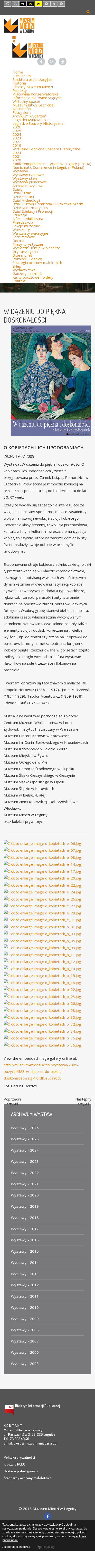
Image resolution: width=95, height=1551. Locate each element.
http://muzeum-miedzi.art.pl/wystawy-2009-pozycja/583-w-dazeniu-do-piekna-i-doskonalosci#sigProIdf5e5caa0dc (41, 1071)
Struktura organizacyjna (32, 79)
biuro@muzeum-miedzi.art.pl (35, 1443)
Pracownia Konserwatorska (35, 94)
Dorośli (18, 240)
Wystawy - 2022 (25, 1172)
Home (17, 72)
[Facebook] (41, 61)
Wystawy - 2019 (25, 1206)
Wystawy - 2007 (25, 1341)
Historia (19, 83)
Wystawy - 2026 (25, 1127)
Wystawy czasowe (28, 174)
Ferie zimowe (23, 236)
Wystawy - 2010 (25, 1307)
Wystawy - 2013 (25, 1273)
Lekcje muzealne (26, 225)
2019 (16, 145)
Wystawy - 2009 (25, 1318)
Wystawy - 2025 (25, 1138)
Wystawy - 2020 (25, 1195)
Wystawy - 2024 (25, 1150)
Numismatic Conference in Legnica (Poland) (48, 167)
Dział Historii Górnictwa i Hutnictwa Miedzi (48, 203)
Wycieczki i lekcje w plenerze (36, 247)
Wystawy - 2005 (25, 1363)
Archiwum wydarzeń (29, 116)
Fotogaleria (21, 112)
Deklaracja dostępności (21, 1471)
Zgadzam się (45, 1547)
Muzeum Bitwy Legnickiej (33, 105)
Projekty (19, 90)
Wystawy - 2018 (25, 1217)
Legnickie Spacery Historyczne (38, 123)
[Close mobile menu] (13, 41)
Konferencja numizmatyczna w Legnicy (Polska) (51, 163)
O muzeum (21, 75)
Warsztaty (21, 229)
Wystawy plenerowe (29, 181)
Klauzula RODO (14, 1464)
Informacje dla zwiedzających (36, 97)
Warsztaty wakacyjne (30, 233)
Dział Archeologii (26, 200)
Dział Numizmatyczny (30, 207)
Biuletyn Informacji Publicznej (37, 1405)
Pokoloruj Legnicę (27, 258)
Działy (17, 189)
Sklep (16, 266)
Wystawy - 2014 (25, 1262)
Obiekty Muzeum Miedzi (32, 86)
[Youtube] (62, 61)
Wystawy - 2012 (25, 1284)
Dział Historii (23, 196)
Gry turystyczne (25, 251)
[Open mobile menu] (14, 37)
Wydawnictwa (24, 269)
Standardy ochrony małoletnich (28, 1478)
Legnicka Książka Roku (30, 119)
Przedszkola (22, 222)
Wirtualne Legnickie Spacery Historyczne (46, 149)
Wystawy (20, 170)
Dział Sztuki (21, 192)
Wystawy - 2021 (25, 1183)
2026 (16, 127)
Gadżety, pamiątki (27, 273)
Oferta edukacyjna (27, 218)
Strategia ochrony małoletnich (37, 262)
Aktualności (21, 108)
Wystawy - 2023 (25, 1161)
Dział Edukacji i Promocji (32, 211)
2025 (16, 130)
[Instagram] (52, 61)
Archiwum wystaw (27, 185)
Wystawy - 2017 (25, 1228)
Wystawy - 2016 (25, 1239)
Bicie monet (22, 255)
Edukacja (19, 214)
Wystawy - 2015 (25, 1251)
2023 (16, 138)
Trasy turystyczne (27, 244)
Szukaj (88, 11)
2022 (16, 141)
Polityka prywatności (19, 1457)
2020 (16, 159)
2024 (16, 134)
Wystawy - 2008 (25, 1329)
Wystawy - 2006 (25, 1352)
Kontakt (19, 280)
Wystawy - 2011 (25, 1296)
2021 (16, 156)
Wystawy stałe (25, 178)
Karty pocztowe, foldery (32, 277)
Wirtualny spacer (26, 101)
